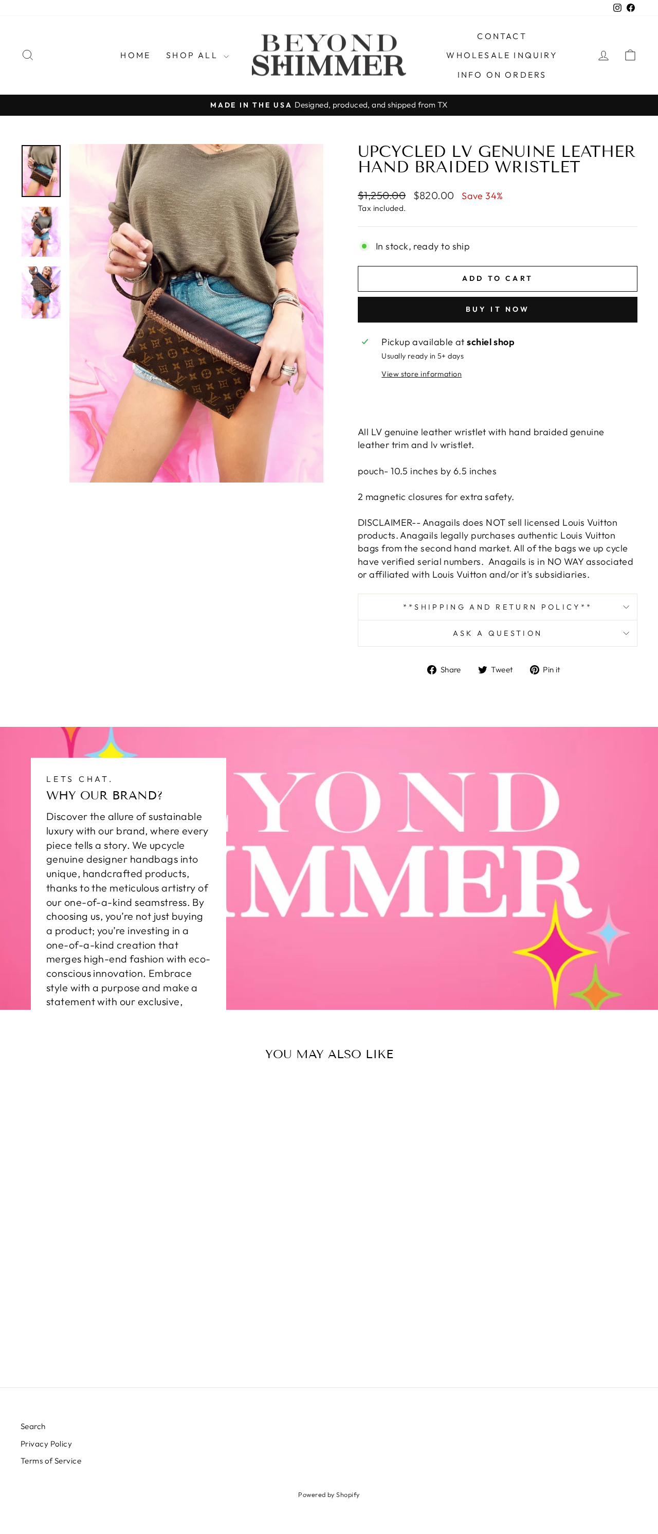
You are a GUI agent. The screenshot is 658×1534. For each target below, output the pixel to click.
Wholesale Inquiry (501, 55)
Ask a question (497, 633)
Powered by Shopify (328, 1494)
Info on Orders (502, 74)
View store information (421, 374)
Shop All (193, 55)
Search (33, 1426)
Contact (501, 36)
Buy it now (498, 309)
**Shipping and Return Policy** (498, 607)
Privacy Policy (46, 1444)
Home (135, 55)
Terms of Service (51, 1461)
